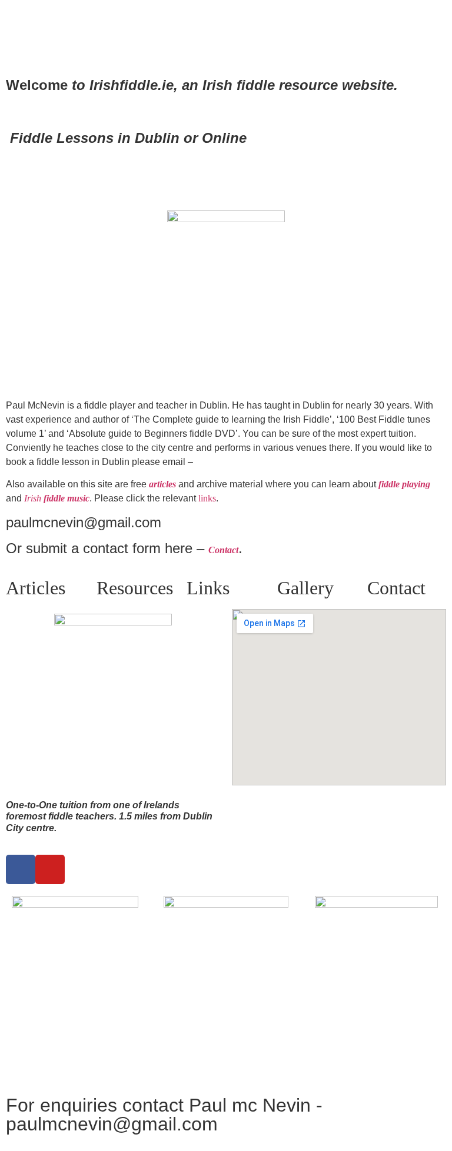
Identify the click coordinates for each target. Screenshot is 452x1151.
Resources (135, 587)
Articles (35, 587)
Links (208, 587)
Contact (396, 587)
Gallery (305, 587)
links (207, 498)
